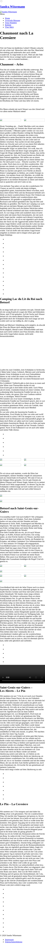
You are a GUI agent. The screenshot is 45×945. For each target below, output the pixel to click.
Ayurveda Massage (12, 20)
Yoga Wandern (11, 23)
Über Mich (9, 27)
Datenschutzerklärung (13, 942)
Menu (2, 14)
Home (7, 18)
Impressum (9, 940)
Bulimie (8, 25)
